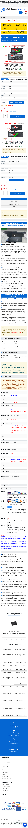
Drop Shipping (6, 790)
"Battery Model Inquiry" (17, 332)
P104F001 (3, 343)
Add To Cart (18, 116)
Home (10, 19)
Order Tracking (6, 784)
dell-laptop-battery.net (13, 819)
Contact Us (5, 796)
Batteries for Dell (16, 19)
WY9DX (2, 346)
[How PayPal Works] (21, 809)
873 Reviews (10, 105)
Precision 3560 (4, 360)
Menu (3, 17)
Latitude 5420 (17, 357)
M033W (2, 357)
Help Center (5, 772)
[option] (14, 54)
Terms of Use (5, 766)
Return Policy (5, 776)
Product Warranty (6, 762)
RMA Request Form (7, 778)
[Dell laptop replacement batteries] (14, 8)
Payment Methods (6, 788)
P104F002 (16, 346)
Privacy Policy (6, 764)
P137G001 (3, 348)
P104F (2, 341)
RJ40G (15, 343)
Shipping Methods (6, 786)
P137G (15, 341)
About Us (5, 760)
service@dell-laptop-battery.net (9, 798)
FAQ (4, 774)
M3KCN (15, 355)
